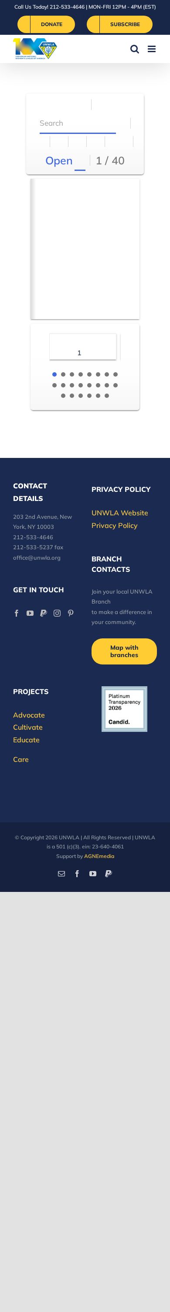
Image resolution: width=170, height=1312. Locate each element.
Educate (26, 739)
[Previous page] (114, 141)
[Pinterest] (70, 613)
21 (98, 396)
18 (72, 396)
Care (21, 759)
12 (80, 385)
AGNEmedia (99, 856)
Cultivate (28, 727)
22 (107, 396)
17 (63, 396)
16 (115, 385)
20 (89, 396)
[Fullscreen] (78, 141)
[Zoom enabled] (96, 141)
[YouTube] (30, 613)
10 (63, 385)
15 (107, 385)
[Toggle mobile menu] (152, 48)
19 (80, 396)
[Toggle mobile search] (134, 48)
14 (98, 385)
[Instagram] (57, 613)
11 (72, 385)
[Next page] (124, 141)
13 (89, 385)
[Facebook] (16, 613)
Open (59, 160)
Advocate (29, 715)
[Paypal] (43, 613)
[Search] (122, 123)
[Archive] (82, 104)
